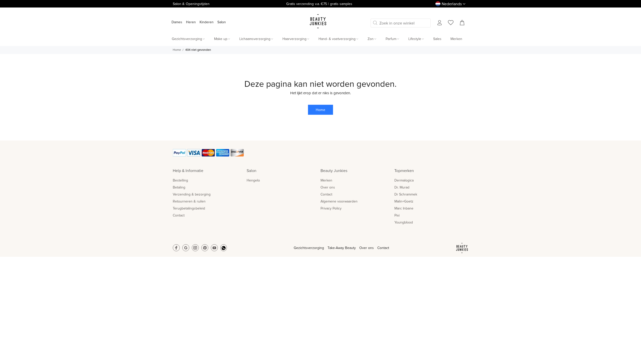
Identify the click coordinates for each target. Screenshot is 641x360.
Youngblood (403, 222)
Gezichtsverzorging (309, 248)
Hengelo (253, 180)
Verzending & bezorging (192, 194)
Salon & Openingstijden (191, 4)
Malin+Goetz (403, 201)
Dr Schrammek (405, 194)
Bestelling (180, 180)
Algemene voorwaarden (339, 201)
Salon (221, 22)
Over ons (327, 187)
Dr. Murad (401, 187)
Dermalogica (404, 180)
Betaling (179, 187)
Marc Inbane (403, 208)
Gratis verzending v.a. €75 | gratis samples (319, 4)
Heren (191, 22)
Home (177, 50)
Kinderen (207, 22)
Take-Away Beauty (342, 248)
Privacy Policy (331, 208)
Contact (179, 215)
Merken (326, 180)
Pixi (397, 215)
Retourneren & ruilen (189, 201)
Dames (177, 22)
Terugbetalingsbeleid (189, 208)
